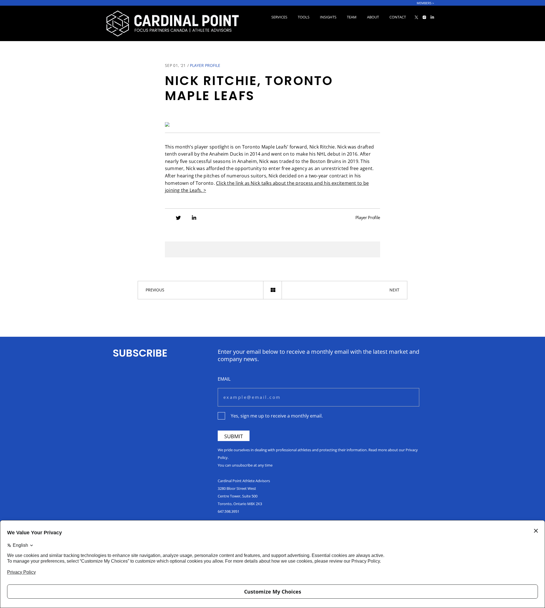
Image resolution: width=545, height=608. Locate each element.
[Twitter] (178, 218)
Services (279, 17)
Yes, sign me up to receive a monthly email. (277, 416)
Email (224, 379)
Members (425, 3)
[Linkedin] (194, 218)
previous (155, 290)
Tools (303, 17)
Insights (328, 17)
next (394, 290)
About (373, 17)
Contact (397, 17)
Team (352, 17)
